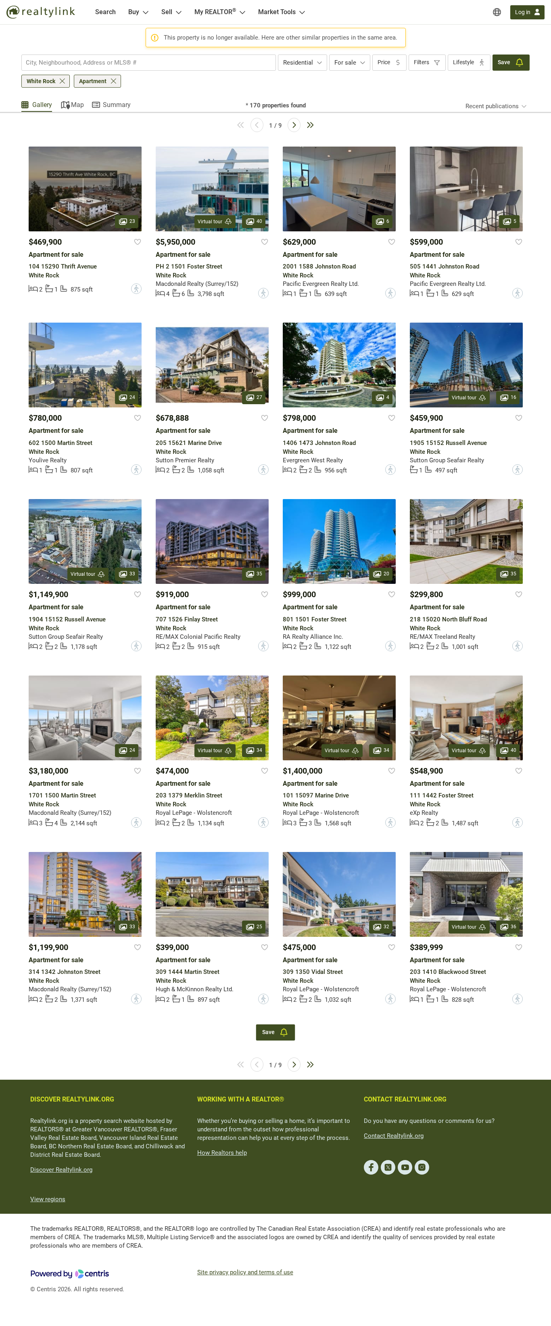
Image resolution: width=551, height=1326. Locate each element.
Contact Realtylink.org (394, 1135)
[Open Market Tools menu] (302, 12)
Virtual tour (210, 221)
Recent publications (492, 106)
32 (386, 926)
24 (132, 398)
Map (77, 105)
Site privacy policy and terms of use (245, 1272)
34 (259, 750)
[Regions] (497, 12)
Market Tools (277, 12)
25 (259, 926)
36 (513, 926)
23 (132, 221)
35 (259, 574)
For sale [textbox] (345, 62)
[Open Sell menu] (178, 12)
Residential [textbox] (298, 62)
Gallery (42, 105)
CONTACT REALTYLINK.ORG (405, 1099)
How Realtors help (222, 1152)
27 (259, 398)
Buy (133, 12)
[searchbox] (143, 62)
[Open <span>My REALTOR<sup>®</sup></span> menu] (242, 12)
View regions (47, 1199)
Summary (117, 105)
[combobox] (148, 63)
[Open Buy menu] (145, 12)
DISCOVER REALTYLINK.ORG (72, 1099)
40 (259, 221)
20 (386, 574)
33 (132, 574)
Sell (166, 12)
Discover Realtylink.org (61, 1169)
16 (513, 398)
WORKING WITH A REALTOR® (240, 1099)
